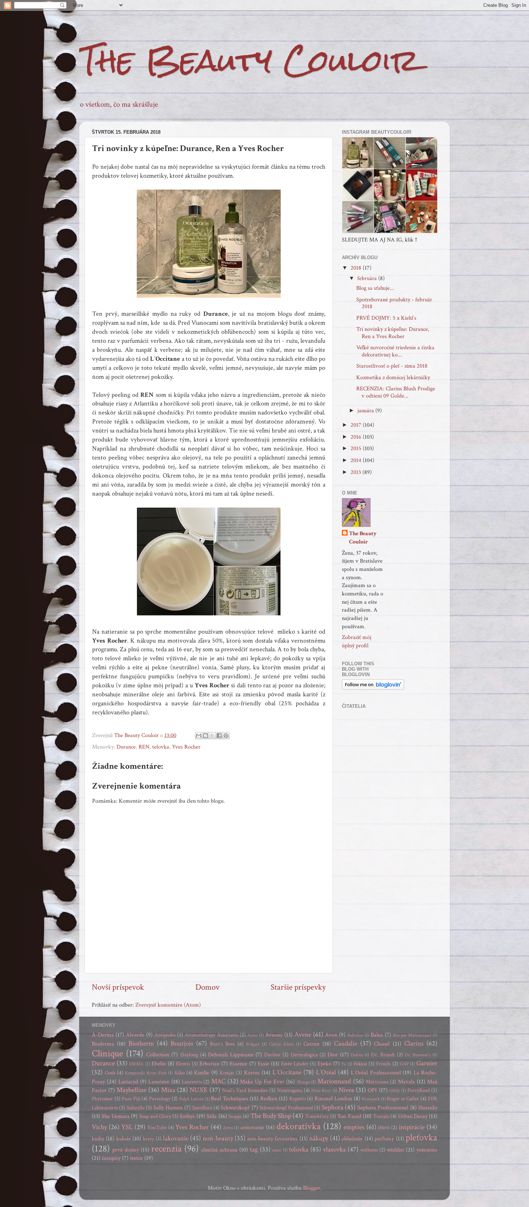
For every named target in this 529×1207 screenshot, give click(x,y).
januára (366, 410)
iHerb (384, 1127)
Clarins (414, 1043)
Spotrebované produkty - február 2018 (394, 303)
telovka (160, 747)
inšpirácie (412, 1127)
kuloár (123, 1138)
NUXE (199, 1090)
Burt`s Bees (222, 1043)
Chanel (382, 1044)
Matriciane (377, 1081)
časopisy (111, 1158)
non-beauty (218, 1138)
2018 (357, 268)
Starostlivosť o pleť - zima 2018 (392, 366)
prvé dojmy (125, 1150)
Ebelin (159, 1064)
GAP (404, 1064)
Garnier (426, 1063)
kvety (148, 1138)
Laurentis (192, 1081)
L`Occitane (287, 1072)
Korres (252, 1073)
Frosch (383, 1063)
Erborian (209, 1064)
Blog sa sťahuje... (375, 288)
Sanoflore (202, 1107)
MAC (218, 1081)
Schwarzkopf (235, 1107)
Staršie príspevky (298, 987)
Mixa (168, 1090)
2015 (357, 448)
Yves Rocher (186, 747)
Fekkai (360, 1063)
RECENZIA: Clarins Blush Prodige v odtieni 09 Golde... (395, 392)
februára (367, 278)
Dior (332, 1055)
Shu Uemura (115, 1116)
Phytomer (102, 1098)
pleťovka (421, 1137)
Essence (238, 1064)
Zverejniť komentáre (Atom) (168, 1005)
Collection (157, 1055)
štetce (136, 1158)
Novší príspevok (118, 987)
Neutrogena (289, 1090)
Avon (331, 1035)
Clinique (107, 1053)
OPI (372, 1090)
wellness (369, 1149)
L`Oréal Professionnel (376, 1073)
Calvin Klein (281, 1044)
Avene (302, 1034)
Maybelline (131, 1090)
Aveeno (273, 1035)
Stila (212, 1116)
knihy (98, 1138)
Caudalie (345, 1043)
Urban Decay (413, 1116)
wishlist (395, 1150)
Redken (268, 1098)
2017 (357, 425)
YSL (127, 1127)
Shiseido (427, 1107)
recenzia (166, 1148)
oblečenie (352, 1138)
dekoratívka (298, 1126)
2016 (357, 437)
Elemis (183, 1063)
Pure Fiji (131, 1098)
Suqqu (235, 1116)
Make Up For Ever (262, 1082)
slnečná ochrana (219, 1150)
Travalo (381, 1116)
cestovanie (252, 1127)
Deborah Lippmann (230, 1055)
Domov (207, 987)
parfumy (384, 1138)
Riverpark (371, 1099)
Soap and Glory (155, 1116)
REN (144, 747)
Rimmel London (333, 1098)
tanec (276, 1150)
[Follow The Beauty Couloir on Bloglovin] (373, 688)
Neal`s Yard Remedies (245, 1090)
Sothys (187, 1116)
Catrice (311, 1044)
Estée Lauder (294, 1063)
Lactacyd (128, 1082)
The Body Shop (270, 1116)
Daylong (189, 1054)
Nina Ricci (321, 1091)
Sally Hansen (167, 1107)
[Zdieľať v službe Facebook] (219, 735)
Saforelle (136, 1107)
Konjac (227, 1072)
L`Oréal (326, 1072)
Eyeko (324, 1064)
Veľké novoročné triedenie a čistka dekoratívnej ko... (395, 351)
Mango (303, 1082)
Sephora (332, 1107)
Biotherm (141, 1043)
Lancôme (158, 1082)
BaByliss (355, 1035)
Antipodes (165, 1034)
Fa (344, 1064)
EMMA (136, 1064)
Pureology (160, 1098)
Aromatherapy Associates (211, 1034)
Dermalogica (304, 1054)
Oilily (394, 1091)
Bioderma (103, 1044)
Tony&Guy (317, 1116)
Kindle (201, 1073)
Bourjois (182, 1043)
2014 (357, 460)
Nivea (346, 1090)
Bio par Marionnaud (412, 1035)
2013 (356, 472)
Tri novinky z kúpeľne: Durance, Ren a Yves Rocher (392, 332)
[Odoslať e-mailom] (198, 735)
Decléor (272, 1054)
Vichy (99, 1127)
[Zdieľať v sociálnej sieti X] (212, 735)
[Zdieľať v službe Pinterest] (226, 735)
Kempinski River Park (146, 1073)
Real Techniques (229, 1098)
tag (254, 1149)
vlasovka (334, 1149)
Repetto (297, 1098)
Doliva (357, 1055)
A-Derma (103, 1035)
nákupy (318, 1138)
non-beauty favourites (272, 1138)
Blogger (311, 1188)
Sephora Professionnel (382, 1107)
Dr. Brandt (383, 1054)
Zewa (228, 1128)
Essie (263, 1064)
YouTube (157, 1127)
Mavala (406, 1082)
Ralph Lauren (191, 1099)
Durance (126, 747)
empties (354, 1127)
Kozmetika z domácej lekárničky (393, 377)
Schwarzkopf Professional (286, 1107)
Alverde (135, 1035)
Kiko (180, 1072)
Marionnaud (334, 1081)
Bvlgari (252, 1044)
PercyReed (418, 1090)
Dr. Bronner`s (418, 1055)
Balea (377, 1035)
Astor (252, 1035)
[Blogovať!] (205, 735)
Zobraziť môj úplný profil (356, 641)
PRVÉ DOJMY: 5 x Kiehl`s (386, 318)
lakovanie (176, 1138)
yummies (426, 1150)
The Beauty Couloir (249, 60)
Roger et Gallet (403, 1098)
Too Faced (349, 1116)
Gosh (110, 1072)
